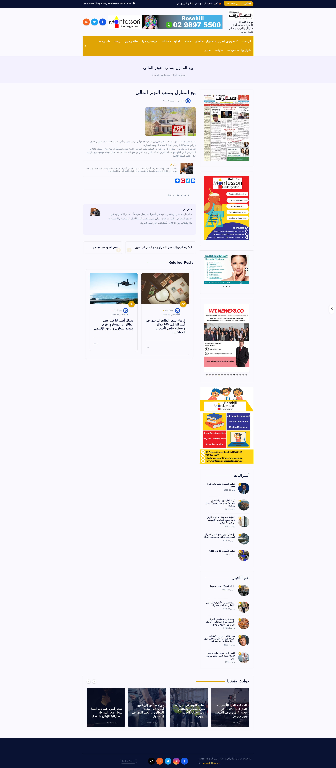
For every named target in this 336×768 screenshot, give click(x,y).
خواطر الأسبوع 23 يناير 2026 (222, 555)
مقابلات (219, 55)
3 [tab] (223, 290)
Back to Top (127, 765)
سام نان (181, 105)
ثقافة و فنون (131, 45)
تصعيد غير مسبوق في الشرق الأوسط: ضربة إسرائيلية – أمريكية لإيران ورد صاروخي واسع (220, 626)
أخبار (198, 45)
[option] (230, 711)
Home (182, 79)
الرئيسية (246, 45)
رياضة (117, 45)
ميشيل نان (169, 314)
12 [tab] (213, 379)
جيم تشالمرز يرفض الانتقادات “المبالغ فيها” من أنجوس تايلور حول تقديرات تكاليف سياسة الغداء (219, 643)
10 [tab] (219, 379)
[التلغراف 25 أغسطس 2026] (226, 132)
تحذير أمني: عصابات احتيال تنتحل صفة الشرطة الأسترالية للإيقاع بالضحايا (147, 717)
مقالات (165, 45)
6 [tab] (231, 379)
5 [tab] (234, 379)
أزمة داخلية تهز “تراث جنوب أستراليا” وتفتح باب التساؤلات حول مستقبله (220, 507)
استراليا (209, 45)
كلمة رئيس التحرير (227, 45)
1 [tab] (229, 290)
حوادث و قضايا (149, 45)
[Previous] (89, 685)
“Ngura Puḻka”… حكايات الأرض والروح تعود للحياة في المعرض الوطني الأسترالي (220, 524)
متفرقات (231, 55)
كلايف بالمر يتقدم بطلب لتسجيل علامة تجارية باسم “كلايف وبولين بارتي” (220, 660)
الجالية (177, 45)
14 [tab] (207, 379)
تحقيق (207, 55)
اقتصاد (188, 45)
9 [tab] (222, 379)
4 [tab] (237, 379)
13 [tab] (210, 379)
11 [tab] (215, 379)
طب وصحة (104, 45)
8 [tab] (225, 379)
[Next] (94, 685)
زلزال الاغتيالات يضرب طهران (222, 590)
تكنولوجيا (246, 55)
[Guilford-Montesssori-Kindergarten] (226, 212)
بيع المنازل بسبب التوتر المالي (167, 79)
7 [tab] (228, 379)
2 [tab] (226, 290)
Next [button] (246, 273)
